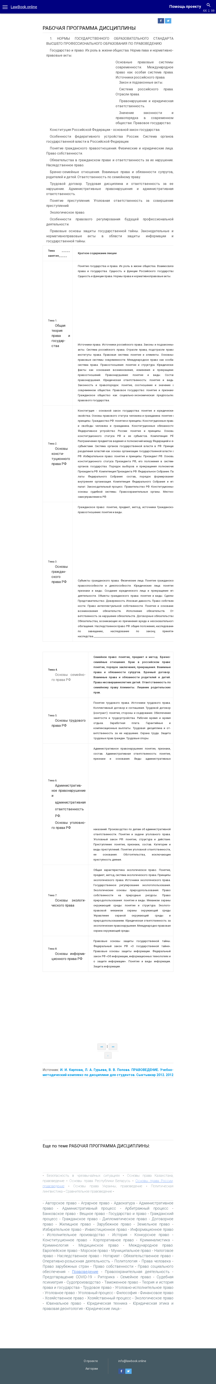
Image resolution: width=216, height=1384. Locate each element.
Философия (126, 1292)
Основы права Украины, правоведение (107, 1186)
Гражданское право (80, 1219)
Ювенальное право (63, 1303)
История (119, 1234)
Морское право (94, 1250)
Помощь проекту (185, 6)
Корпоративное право (113, 1240)
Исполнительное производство (76, 1234)
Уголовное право (60, 1292)
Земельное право (153, 1224)
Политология (125, 1261)
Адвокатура (124, 1203)
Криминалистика (155, 1240)
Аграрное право (95, 1203)
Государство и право (127, 1213)
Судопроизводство (84, 1282)
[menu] (5, 7)
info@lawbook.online (132, 1361)
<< (205, 10)
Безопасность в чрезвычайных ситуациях (83, 1175)
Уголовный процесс (95, 1292)
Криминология (55, 1245)
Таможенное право (121, 1282)
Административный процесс (89, 1208)
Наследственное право (78, 1256)
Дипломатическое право (124, 1219)
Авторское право (61, 1203)
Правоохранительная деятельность (137, 1271)
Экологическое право (154, 1298)
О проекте (91, 1361)
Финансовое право (156, 1292)
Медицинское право (98, 1245)
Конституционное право (65, 1240)
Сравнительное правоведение (89, 1191)
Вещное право (92, 1213)
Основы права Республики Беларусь (100, 1181)
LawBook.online (24, 7)
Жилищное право (75, 1224)
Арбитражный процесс (146, 1208)
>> (213, 10)
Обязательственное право (147, 1256)
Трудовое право (97, 1287)
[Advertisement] (78, 91)
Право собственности (113, 1266)
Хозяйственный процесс (109, 1298)
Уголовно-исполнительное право (144, 1287)
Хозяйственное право (64, 1298)
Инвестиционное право (106, 1229)
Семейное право (135, 1277)
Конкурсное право (151, 1234)
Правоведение (85, 1271)
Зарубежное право (114, 1224)
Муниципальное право (131, 1250)
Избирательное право (62, 1229)
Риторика (106, 1277)
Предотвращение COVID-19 (67, 1277)
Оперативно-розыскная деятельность (76, 1261)
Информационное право (151, 1229)
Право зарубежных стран (66, 1266)
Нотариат (111, 1256)
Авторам (91, 1368)
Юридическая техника (107, 1303)
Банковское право (59, 1213)
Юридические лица (102, 1308)
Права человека (156, 1261)
